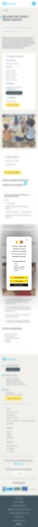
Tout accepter (19, 277)
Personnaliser (19, 285)
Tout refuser (19, 281)
